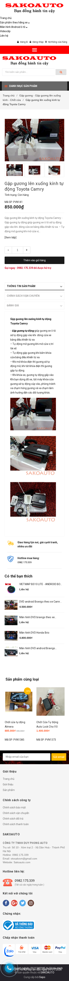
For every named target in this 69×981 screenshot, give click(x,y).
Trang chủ (6, 18)
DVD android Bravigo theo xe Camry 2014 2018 (40, 602)
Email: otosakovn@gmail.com (20, 858)
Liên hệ (4, 35)
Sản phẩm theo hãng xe (14, 22)
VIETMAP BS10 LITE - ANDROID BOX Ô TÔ (40, 584)
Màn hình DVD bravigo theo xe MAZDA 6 (37, 617)
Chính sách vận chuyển (16, 813)
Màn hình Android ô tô (12, 26)
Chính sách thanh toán (16, 824)
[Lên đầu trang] (57, 966)
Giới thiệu (8, 784)
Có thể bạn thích (18, 576)
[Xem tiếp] (10, 237)
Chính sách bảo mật (14, 807)
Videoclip (5, 31)
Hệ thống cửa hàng (57, 42)
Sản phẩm (9, 790)
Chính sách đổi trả (13, 818)
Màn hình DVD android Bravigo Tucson (37, 648)
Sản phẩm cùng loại (22, 679)
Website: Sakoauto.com (16, 862)
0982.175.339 (25, 267)
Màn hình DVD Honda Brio (34, 632)
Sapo (42, 977)
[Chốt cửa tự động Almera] (19, 701)
